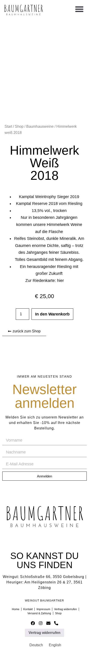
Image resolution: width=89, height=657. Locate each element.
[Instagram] (40, 623)
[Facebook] (33, 623)
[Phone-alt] (56, 623)
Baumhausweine (40, 126)
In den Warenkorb (52, 314)
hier (60, 280)
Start (8, 126)
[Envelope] (48, 623)
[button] (79, 9)
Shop (19, 126)
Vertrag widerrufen (44, 633)
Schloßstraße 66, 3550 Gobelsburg (52, 577)
